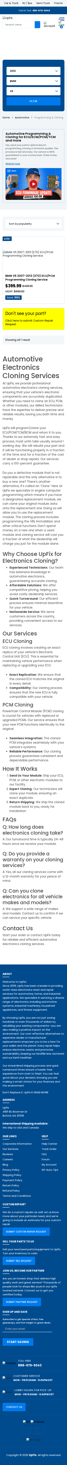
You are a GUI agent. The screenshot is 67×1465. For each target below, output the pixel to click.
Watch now (12, 163)
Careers (8, 1159)
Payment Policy (12, 1180)
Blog (5, 1164)
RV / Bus (27, 3)
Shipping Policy (12, 1175)
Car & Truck (11, 3)
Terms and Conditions (17, 1196)
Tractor (58, 3)
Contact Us (14, 1407)
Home (6, 117)
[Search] (37, 24)
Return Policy (11, 1185)
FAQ (44, 1154)
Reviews (8, 1154)
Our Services (10, 1149)
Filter (33, 101)
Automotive (22, 117)
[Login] (49, 24)
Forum (46, 1159)
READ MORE (41, 1092)
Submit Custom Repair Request (26, 1231)
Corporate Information (17, 1144)
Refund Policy (11, 1190)
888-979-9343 (41, 10)
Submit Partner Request (22, 1302)
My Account (49, 1164)
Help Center (49, 1144)
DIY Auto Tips (50, 1170)
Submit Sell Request (19, 1261)
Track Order (49, 1149)
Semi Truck (43, 3)
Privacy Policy (11, 1170)
